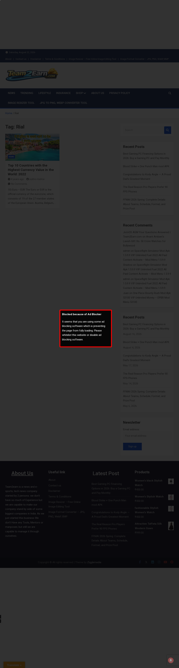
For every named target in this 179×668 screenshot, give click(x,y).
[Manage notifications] (171, 660)
